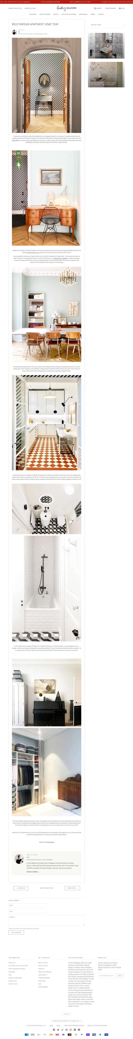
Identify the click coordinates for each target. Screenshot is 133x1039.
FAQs (10, 975)
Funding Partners (44, 978)
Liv (28, 857)
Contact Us (12, 963)
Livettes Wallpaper (35, 1026)
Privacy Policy (13, 984)
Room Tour (96, 25)
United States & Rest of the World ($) (65, 1021)
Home (51, 1026)
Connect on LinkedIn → (33, 871)
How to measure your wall (17, 969)
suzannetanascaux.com (33, 252)
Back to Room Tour (46, 888)
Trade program (43, 987)
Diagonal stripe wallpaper (60, 258)
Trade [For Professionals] (74, 1026)
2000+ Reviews (43, 966)
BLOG (58, 1026)
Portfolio (41, 969)
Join (119, 975)
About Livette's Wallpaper (97, 1026)
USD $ (66, 1014)
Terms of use (13, 981)
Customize (12, 972)
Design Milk (15, 140)
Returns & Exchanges (15, 978)
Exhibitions (42, 981)
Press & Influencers (44, 972)
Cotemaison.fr (50, 842)
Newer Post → (72, 888)
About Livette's (43, 963)
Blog (39, 984)
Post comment (16, 932)
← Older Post (20, 888)
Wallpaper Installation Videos (18, 966)
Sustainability (42, 975)
